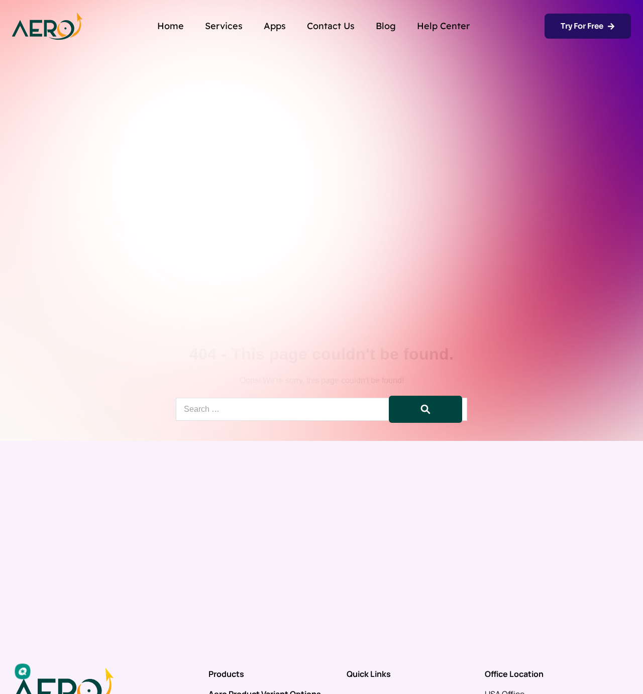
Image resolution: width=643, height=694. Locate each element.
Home (170, 26)
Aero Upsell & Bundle (248, 537)
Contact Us (331, 26)
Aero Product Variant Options (264, 519)
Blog (386, 26)
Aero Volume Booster (249, 555)
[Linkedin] (625, 678)
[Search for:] (321, 409)
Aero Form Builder (242, 574)
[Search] (425, 409)
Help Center (443, 26)
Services (224, 26)
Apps (275, 26)
